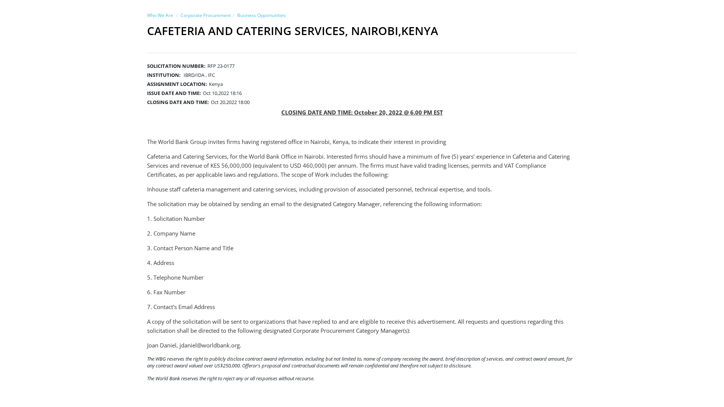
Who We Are (160, 15)
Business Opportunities (261, 15)
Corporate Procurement (206, 15)
